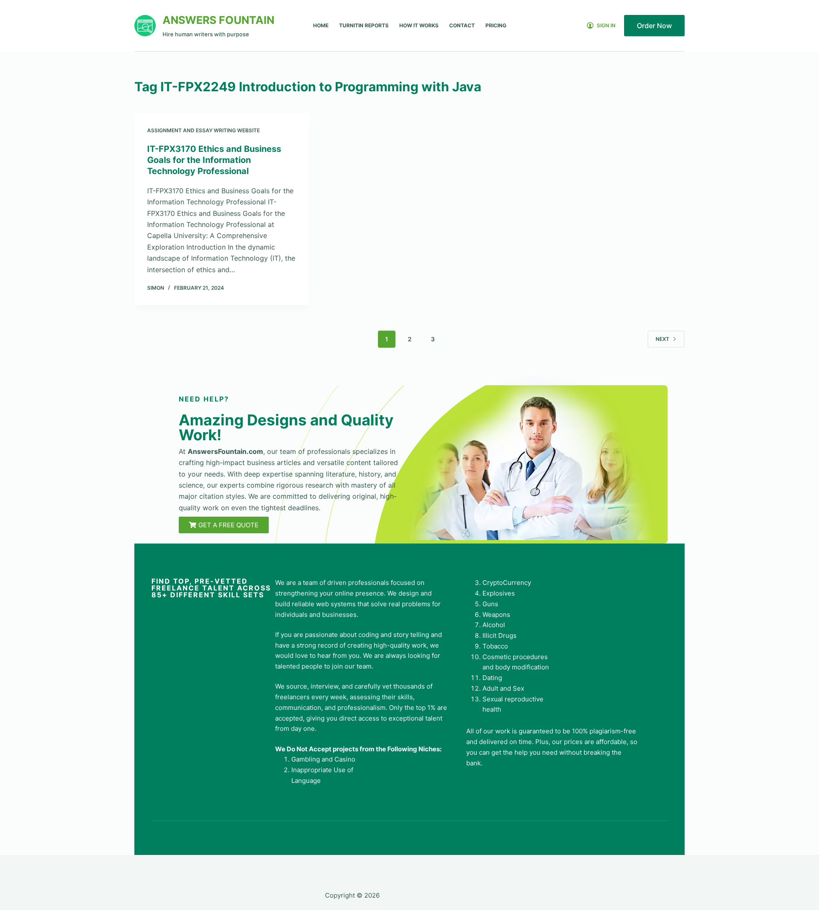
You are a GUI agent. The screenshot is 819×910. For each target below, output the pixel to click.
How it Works (419, 25)
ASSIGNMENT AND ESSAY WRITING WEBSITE (203, 130)
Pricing (495, 25)
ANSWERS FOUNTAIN (218, 20)
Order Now (654, 25)
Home (320, 25)
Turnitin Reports (364, 25)
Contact (462, 25)
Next (662, 339)
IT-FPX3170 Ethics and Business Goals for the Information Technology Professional (214, 160)
